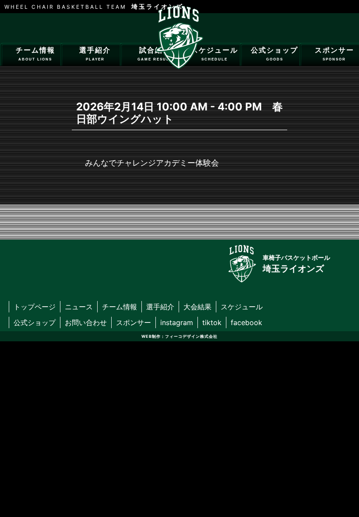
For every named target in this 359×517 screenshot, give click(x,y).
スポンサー (133, 322)
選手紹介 (95, 53)
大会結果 (197, 306)
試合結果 (154, 53)
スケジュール (214, 53)
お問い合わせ (86, 322)
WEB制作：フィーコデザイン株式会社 (179, 336)
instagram (176, 322)
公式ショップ (274, 53)
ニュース (79, 306)
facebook (246, 322)
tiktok (212, 322)
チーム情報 (35, 53)
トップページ (35, 306)
